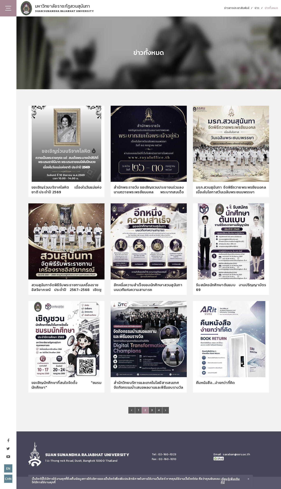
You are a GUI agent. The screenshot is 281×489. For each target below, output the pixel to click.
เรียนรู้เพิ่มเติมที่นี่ (230, 480)
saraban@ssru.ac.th (236, 454)
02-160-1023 (167, 454)
